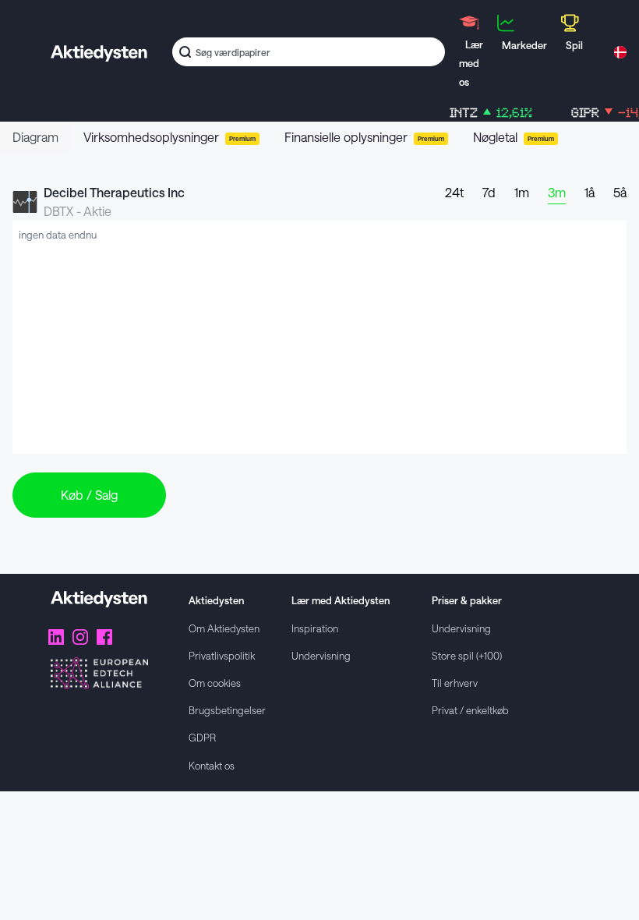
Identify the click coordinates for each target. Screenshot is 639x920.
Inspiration (314, 628)
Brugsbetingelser (227, 710)
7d (489, 192)
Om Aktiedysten (224, 628)
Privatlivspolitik (222, 655)
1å (589, 192)
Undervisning (321, 655)
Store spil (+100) (467, 655)
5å (620, 192)
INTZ (484, 113)
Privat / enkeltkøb (470, 710)
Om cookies (215, 682)
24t (454, 192)
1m (521, 192)
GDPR (202, 737)
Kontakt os (212, 765)
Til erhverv (455, 682)
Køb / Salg (89, 494)
